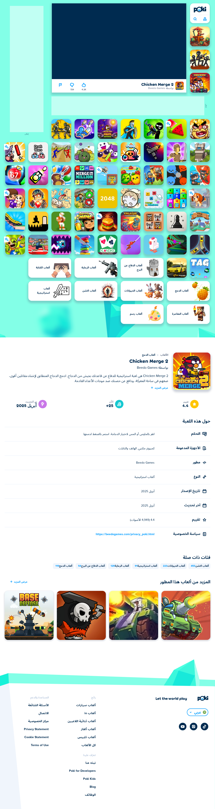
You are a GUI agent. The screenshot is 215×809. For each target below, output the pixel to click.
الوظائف (90, 794)
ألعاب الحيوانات (174, 566)
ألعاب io (90, 713)
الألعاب (164, 355)
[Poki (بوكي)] (200, 9)
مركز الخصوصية (38, 721)
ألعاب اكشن (200, 566)
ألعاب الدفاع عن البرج (91, 566)
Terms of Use (40, 745)
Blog (93, 786)
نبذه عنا (90, 762)
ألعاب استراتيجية (146, 566)
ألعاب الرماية (120, 566)
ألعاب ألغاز (88, 729)
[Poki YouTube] (182, 726)
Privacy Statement (36, 729)
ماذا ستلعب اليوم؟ (195, 19)
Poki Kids (89, 778)
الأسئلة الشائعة (38, 705)
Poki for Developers (82, 770)
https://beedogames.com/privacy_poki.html (125, 534)
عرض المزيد (161, 387)
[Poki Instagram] (193, 726)
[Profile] (205, 19)
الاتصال (43, 713)
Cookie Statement (36, 737)
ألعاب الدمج (148, 355)
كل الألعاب (88, 745)
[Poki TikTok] (204, 726)
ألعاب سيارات (86, 705)
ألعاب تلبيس (86, 737)
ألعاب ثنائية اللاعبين (82, 721)
